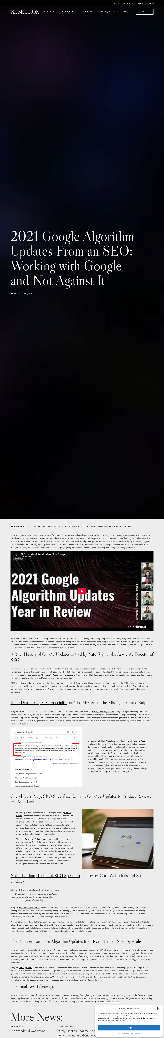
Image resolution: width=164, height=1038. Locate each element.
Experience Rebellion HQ (133, 3)
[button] (159, 1008)
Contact (144, 11)
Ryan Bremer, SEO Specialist (118, 941)
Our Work (87, 11)
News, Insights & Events (114, 11)
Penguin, (46, 674)
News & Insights (20, 526)
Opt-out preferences (123, 1033)
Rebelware (151, 3)
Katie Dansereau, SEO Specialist (39, 702)
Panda (55, 674)
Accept (129, 1027)
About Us (47, 11)
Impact (116, 3)
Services (67, 11)
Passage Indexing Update (103, 711)
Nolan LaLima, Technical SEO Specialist (45, 875)
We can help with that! (110, 1001)
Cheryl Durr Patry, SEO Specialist (40, 796)
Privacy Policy (135, 1033)
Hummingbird (69, 674)
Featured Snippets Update (135, 740)
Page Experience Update (29, 907)
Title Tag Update (25, 967)
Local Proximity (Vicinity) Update (34, 839)
